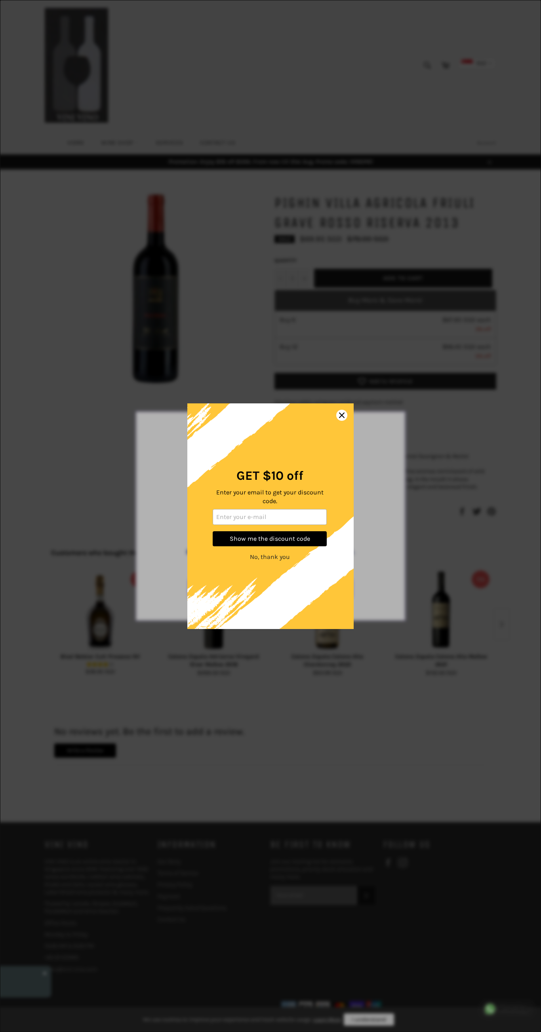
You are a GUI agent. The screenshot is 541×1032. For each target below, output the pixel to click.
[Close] (341, 415)
